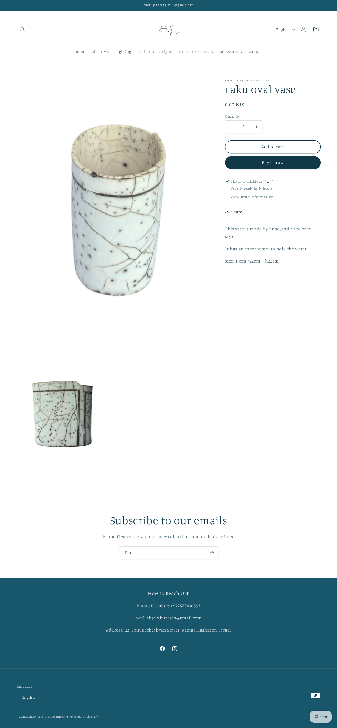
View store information (252, 197)
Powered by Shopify (83, 717)
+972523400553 (185, 605)
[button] (23, 29)
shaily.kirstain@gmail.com (174, 617)
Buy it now (273, 162)
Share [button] (236, 212)
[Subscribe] (212, 552)
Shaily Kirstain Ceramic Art (47, 717)
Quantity (232, 116)
